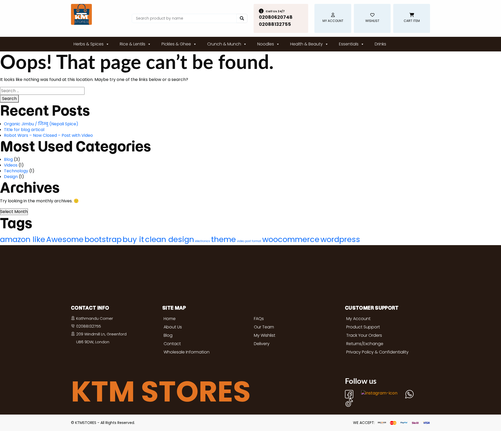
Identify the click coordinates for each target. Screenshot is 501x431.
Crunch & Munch (224, 44)
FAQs (259, 319)
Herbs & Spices (89, 44)
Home (170, 319)
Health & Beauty (306, 44)
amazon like (22, 239)
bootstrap (103, 239)
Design (11, 177)
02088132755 (275, 24)
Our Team (264, 327)
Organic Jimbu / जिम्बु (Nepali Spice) (41, 124)
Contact (172, 344)
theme (223, 239)
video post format (249, 241)
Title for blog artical (24, 130)
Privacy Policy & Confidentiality (377, 352)
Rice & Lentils (132, 44)
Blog (8, 159)
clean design (169, 239)
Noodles (265, 44)
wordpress (340, 239)
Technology (16, 171)
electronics (202, 241)
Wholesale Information (187, 352)
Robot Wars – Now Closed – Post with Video (48, 135)
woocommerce (290, 239)
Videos (10, 165)
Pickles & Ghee (176, 44)
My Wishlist (264, 335)
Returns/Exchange (364, 344)
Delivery (262, 344)
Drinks (380, 44)
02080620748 (276, 17)
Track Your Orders (364, 335)
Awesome (65, 239)
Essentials (349, 44)
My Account (358, 319)
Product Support (363, 327)
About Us (173, 327)
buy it (133, 239)
